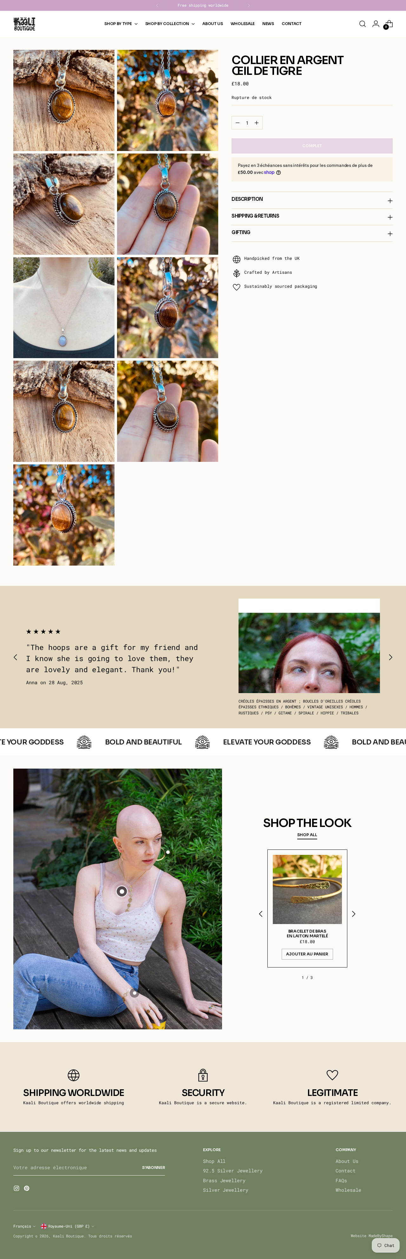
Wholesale (348, 1190)
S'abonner (153, 1167)
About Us (347, 1161)
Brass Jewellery (224, 1180)
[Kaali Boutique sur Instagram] (17, 1189)
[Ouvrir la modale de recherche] (362, 23)
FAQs (341, 1180)
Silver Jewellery (225, 1190)
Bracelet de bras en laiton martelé (307, 934)
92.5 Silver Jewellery (232, 1170)
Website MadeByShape (372, 1235)
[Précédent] (157, 5)
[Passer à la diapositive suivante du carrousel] (390, 657)
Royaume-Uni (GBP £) (69, 1226)
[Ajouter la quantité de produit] (256, 122)
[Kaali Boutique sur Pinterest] (27, 1189)
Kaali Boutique (68, 1236)
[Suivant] (249, 5)
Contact (345, 1170)
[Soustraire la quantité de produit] (237, 122)
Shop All (214, 1161)
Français (22, 1226)
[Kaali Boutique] (24, 24)
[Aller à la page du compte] (376, 23)
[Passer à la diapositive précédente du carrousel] (15, 657)
